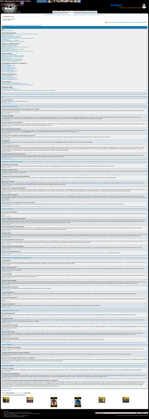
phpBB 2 (12, 413)
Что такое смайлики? (6, 66)
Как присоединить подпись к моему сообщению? (13, 56)
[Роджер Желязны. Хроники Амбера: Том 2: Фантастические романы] (78, 407)
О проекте (6, 411)
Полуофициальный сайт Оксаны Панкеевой (14, 416)
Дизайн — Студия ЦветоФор (10, 414)
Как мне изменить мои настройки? (9, 44)
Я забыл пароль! (5, 39)
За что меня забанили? (7, 30)
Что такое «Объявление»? (8, 69)
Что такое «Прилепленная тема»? (9, 70)
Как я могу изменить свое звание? (9, 50)
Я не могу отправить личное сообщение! (11, 82)
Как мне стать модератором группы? (10, 79)
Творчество (78, 12)
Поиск (52, 14)
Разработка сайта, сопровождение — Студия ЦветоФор (16, 415)
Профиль (81, 14)
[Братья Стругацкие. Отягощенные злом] (6, 402)
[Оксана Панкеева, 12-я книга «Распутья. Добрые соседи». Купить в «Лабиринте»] (59, 2)
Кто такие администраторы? (8, 75)
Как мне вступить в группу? (8, 78)
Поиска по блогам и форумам (128, 415)
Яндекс (145, 415)
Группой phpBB (44, 370)
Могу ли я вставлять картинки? (9, 67)
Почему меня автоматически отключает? (11, 37)
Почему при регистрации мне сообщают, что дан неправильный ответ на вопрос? (20, 34)
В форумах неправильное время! (9, 45)
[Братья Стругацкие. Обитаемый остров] (102, 402)
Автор (66, 12)
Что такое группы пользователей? (9, 77)
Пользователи (57, 14)
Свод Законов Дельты (12, 101)
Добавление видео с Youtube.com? (9, 68)
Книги (60, 12)
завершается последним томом (17, 1)
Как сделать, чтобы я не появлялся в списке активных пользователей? (17, 38)
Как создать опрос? (6, 57)
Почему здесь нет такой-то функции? (10, 89)
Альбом (45, 14)
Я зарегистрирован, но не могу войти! (10, 40)
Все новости (143, 22)
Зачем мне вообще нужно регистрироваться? (12, 36)
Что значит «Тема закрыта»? (8, 71)
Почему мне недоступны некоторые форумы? (12, 60)
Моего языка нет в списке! (8, 48)
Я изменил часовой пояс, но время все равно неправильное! (15, 47)
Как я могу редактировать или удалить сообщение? (13, 55)
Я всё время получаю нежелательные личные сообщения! (15, 83)
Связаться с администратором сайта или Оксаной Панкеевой (17, 412)
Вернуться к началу (6, 102)
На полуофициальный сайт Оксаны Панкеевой (130, 22)
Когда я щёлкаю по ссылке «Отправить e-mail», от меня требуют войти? (18, 51)
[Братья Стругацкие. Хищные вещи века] (126, 402)
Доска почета (86, 12)
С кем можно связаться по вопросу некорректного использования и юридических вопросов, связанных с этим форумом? (28, 90)
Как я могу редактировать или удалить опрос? (12, 58)
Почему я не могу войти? (7, 35)
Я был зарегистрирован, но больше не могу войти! (13, 41)
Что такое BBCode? (6, 64)
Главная (55, 12)
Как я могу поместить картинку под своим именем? (13, 49)
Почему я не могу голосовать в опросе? (10, 61)
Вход (104, 14)
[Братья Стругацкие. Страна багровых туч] (30, 402)
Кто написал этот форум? (7, 88)
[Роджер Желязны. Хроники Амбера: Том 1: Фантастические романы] (54, 407)
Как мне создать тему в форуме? (9, 54)
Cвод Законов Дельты (114, 22)
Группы (63, 14)
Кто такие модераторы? (7, 76)
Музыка (94, 12)
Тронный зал (68, 14)
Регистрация (75, 14)
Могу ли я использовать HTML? (9, 65)
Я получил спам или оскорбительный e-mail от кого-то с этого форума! (17, 84)
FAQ (49, 14)
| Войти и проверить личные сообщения (93, 14)
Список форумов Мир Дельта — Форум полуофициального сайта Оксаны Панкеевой (21, 25)
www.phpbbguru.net (36, 413)
